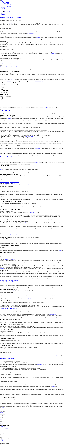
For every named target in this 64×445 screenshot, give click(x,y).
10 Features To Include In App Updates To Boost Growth (9, 182)
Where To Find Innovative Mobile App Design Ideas (9, 234)
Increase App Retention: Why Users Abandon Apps (8, 308)
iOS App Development (3, 426)
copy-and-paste (53, 386)
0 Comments (5, 183)
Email (1, 434)
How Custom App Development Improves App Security (9, 280)
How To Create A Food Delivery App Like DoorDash (9, 66)
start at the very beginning (39, 364)
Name (0, 435)
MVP (3, 367)
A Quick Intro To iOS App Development (7, 110)
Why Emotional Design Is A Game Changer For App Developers (11, 17)
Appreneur (9, 183)
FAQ (1, 429)
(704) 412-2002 (1, 419)
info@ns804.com (2, 412)
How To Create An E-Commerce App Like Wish (8, 156)
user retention (29, 262)
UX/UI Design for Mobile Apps (4, 428)
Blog (10, 183)
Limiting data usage (2, 268)
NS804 (19, 405)
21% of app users (2, 262)
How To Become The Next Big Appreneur (7, 358)
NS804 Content (13, 183)
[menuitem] (32, 1)
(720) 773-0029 (1, 423)
